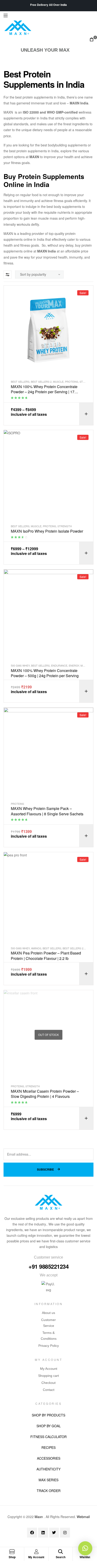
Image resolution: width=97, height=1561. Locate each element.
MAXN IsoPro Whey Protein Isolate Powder (47, 531)
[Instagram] (65, 1533)
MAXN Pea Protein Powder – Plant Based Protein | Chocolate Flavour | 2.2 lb (46, 955)
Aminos (36, 948)
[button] (85, 1548)
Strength (64, 526)
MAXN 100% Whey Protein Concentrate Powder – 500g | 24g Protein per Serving (45, 673)
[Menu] (48, 15)
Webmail (83, 1516)
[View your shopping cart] (91, 39)
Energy (74, 665)
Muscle (58, 381)
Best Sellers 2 (41, 381)
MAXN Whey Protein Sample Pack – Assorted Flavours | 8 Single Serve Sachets (47, 811)
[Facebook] (32, 1533)
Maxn (39, 1516)
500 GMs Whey (20, 665)
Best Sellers (20, 381)
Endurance (59, 665)
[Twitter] (54, 1533)
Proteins (71, 381)
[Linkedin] (43, 1533)
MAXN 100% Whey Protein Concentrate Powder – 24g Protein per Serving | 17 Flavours (44, 389)
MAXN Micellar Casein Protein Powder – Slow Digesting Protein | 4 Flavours (45, 1094)
